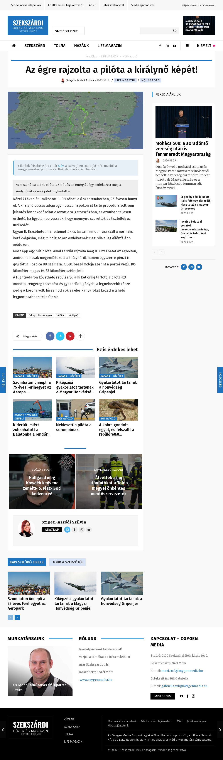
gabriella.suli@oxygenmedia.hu (184, 686)
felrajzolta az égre (40, 315)
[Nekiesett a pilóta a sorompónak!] (75, 410)
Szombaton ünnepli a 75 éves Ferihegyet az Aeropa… (32, 387)
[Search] (175, 30)
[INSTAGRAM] (193, 696)
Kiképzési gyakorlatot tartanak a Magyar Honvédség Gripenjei (73, 603)
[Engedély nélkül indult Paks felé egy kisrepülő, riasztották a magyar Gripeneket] (166, 201)
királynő (73, 315)
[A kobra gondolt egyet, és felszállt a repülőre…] (118, 410)
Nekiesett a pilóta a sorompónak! (73, 427)
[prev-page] (10, 617)
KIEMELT (19, 418)
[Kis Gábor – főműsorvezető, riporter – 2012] (40, 671)
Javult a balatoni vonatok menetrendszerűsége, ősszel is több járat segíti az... (195, 229)
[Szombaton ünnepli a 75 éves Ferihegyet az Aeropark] (32, 367)
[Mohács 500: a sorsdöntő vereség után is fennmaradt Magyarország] (183, 122)
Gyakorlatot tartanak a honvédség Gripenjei (118, 387)
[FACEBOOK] (187, 696)
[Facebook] (159, 46)
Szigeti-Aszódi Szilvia (64, 522)
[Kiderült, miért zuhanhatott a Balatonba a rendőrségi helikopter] (32, 410)
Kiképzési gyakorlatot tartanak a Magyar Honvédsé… (75, 387)
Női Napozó (150, 80)
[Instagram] (167, 46)
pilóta (60, 315)
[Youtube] (174, 46)
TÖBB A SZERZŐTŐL (67, 562)
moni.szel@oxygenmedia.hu (182, 671)
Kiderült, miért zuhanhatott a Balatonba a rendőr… (31, 430)
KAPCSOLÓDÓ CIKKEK (27, 562)
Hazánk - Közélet (25, 376)
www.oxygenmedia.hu (96, 680)
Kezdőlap (91, 56)
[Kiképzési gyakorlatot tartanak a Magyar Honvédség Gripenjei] (75, 367)
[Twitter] (60, 336)
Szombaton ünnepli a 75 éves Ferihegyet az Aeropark (27, 603)
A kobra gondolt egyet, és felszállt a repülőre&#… (116, 430)
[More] (80, 336)
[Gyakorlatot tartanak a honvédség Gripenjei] (118, 367)
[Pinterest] (70, 336)
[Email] (67, 530)
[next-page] (17, 617)
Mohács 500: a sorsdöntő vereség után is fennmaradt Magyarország (198, 25)
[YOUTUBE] (181, 696)
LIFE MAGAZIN (109, 56)
